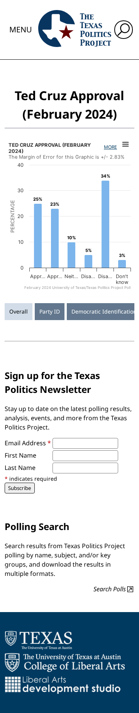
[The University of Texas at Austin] (38, 640)
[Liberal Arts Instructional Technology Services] (63, 685)
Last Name (20, 467)
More (110, 147)
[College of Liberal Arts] (65, 662)
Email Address (28, 443)
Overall (18, 311)
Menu (20, 29)
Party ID (49, 311)
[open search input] (123, 29)
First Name (20, 455)
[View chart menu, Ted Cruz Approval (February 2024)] (125, 144)
